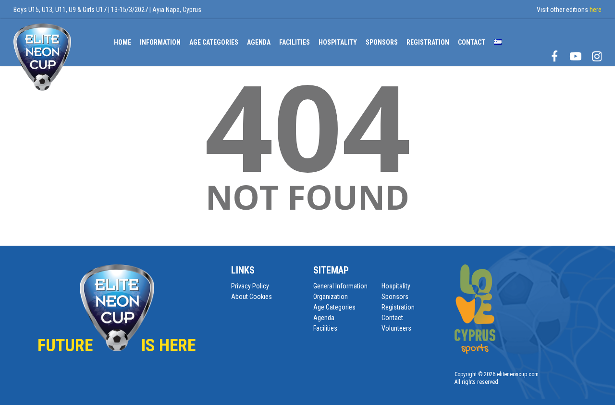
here (596, 9)
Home (122, 42)
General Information (340, 286)
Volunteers (396, 328)
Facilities (294, 42)
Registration (427, 42)
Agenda (259, 42)
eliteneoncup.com (518, 374)
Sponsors (382, 42)
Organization (330, 296)
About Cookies (251, 296)
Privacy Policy (250, 286)
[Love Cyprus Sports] (475, 352)
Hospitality (338, 42)
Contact (392, 318)
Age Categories (213, 42)
